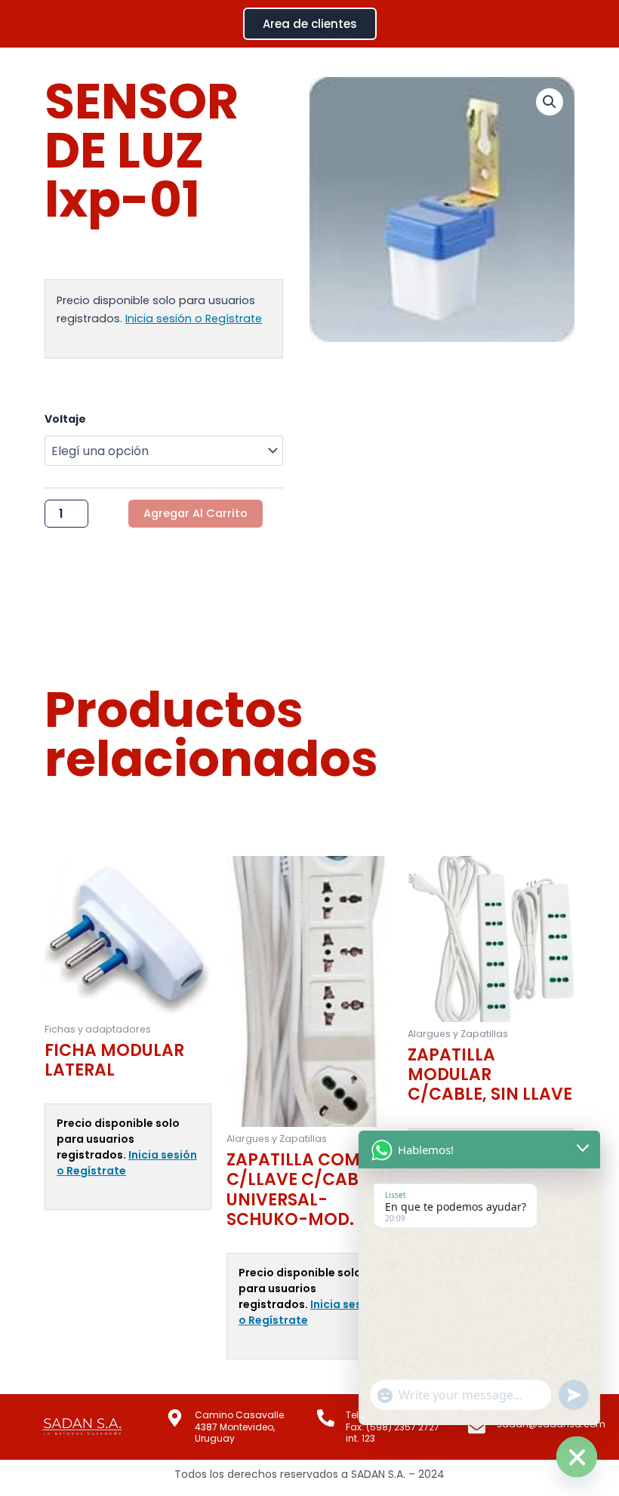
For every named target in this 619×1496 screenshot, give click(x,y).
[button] (549, 101)
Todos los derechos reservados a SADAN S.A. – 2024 (309, 1474)
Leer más (68, 1234)
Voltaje (65, 418)
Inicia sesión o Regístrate (193, 318)
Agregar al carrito (195, 513)
